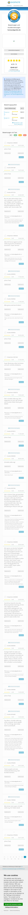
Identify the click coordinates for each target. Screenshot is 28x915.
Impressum (6, 910)
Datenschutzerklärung (15, 910)
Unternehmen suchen (18, 5)
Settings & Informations (11, 907)
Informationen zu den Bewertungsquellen (18, 123)
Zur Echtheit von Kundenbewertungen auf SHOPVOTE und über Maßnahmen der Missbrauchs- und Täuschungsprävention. (13, 92)
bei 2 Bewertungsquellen (14, 71)
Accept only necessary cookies (13, 904)
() (20, 153)
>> (24, 859)
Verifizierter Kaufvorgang (14, 164)
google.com (7, 118)
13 (15, 859)
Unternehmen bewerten (14, 50)
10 (4, 859)
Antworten (21, 157)
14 (18, 859)
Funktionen (9, 5)
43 (10, 135)
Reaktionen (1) (7, 211)
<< (4, 857)
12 (11, 859)
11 (8, 859)
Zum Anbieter (14, 54)
